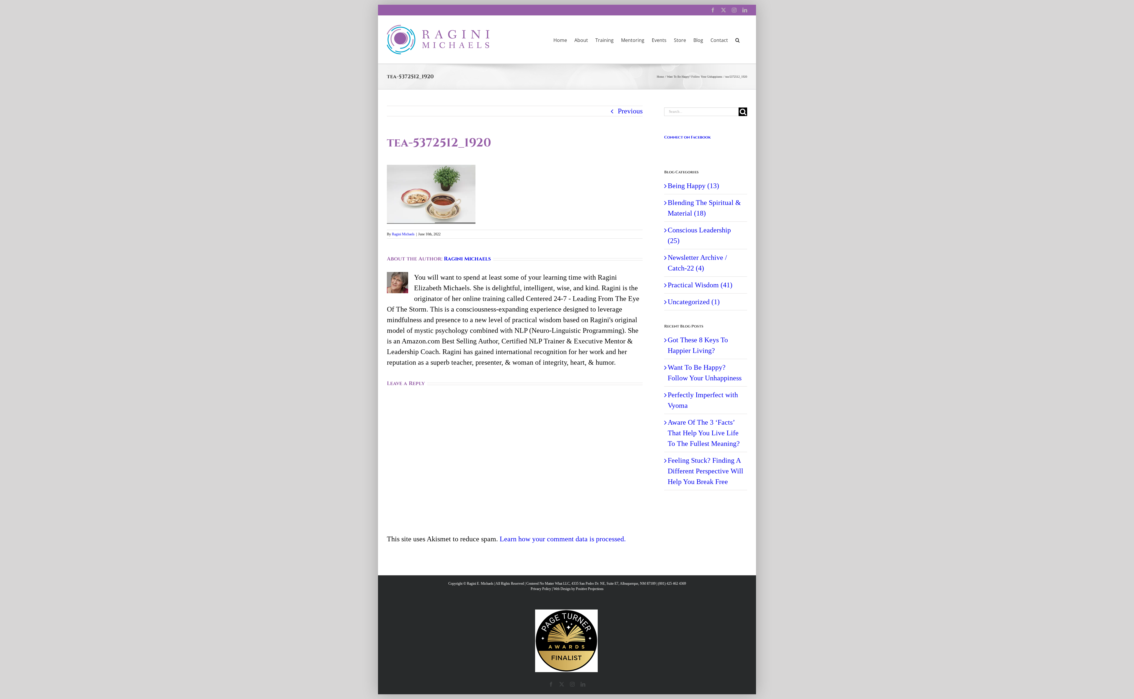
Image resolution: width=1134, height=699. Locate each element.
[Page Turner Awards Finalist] (566, 612)
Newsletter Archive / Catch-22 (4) (697, 263)
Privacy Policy (541, 589)
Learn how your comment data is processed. (563, 539)
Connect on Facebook (687, 137)
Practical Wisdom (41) (700, 285)
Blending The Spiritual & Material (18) (704, 208)
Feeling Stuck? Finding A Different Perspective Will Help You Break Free (705, 471)
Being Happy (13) (693, 186)
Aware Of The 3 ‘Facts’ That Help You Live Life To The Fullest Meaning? (704, 432)
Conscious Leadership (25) (699, 235)
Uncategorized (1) (694, 302)
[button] (737, 39)
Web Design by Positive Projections (578, 589)
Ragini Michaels (403, 234)
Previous (630, 111)
